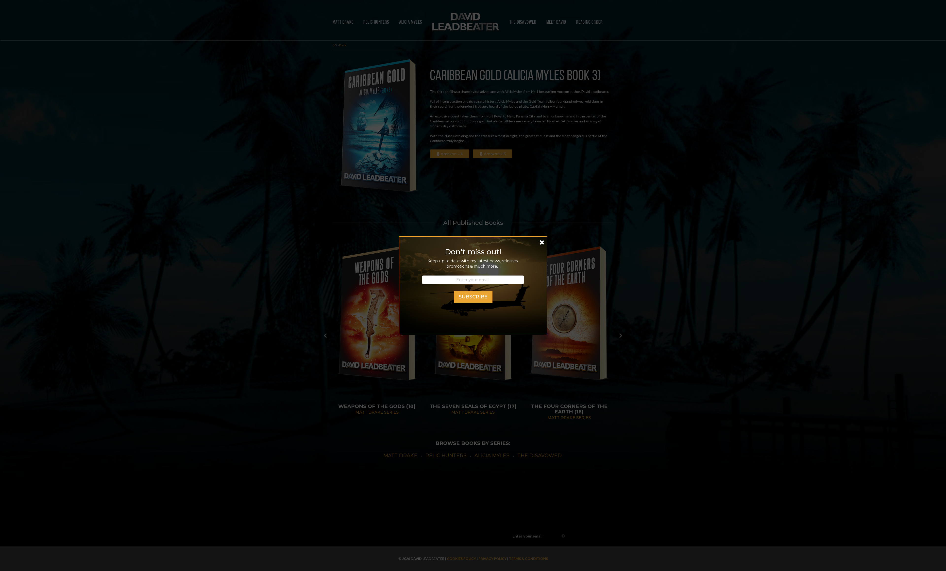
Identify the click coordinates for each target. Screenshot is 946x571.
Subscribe (473, 297)
